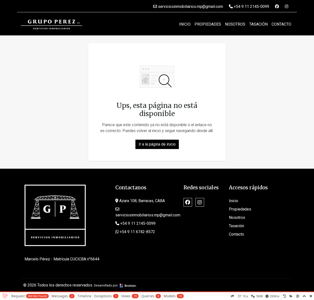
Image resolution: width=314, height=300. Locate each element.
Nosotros (235, 24)
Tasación (258, 24)
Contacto (281, 24)
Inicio (185, 24)
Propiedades (208, 24)
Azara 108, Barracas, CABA (141, 200)
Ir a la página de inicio (157, 144)
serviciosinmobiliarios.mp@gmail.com (190, 6)
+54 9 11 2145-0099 (251, 6)
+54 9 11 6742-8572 (137, 231)
